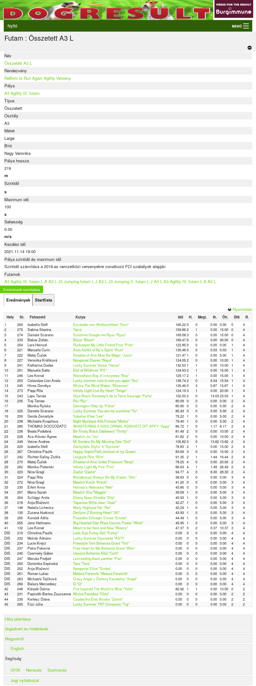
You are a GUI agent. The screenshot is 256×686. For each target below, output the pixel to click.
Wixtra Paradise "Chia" (91, 593)
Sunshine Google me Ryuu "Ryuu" (99, 334)
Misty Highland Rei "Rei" (92, 507)
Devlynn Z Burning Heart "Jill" (96, 512)
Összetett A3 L (18, 63)
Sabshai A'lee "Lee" (88, 416)
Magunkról (14, 639)
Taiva (77, 329)
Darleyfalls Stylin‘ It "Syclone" (96, 446)
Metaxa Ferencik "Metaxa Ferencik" (100, 573)
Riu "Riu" (80, 400)
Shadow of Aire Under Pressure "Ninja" (103, 461)
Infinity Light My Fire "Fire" (93, 466)
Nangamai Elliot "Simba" (92, 568)
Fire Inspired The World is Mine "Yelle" (103, 588)
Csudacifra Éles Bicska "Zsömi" (98, 599)
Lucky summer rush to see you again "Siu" (106, 380)
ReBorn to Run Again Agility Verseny (37, 78)
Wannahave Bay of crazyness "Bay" (101, 375)
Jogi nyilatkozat (25, 680)
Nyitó (12, 26)
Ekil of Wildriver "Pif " (90, 370)
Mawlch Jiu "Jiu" (86, 436)
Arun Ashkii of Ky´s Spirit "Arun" (98, 349)
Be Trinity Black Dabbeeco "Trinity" (100, 431)
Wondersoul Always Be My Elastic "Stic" (105, 477)
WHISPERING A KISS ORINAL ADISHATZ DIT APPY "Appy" (121, 426)
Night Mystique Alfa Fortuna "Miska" (101, 421)
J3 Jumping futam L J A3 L (82, 281)
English (17, 648)
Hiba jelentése (18, 619)
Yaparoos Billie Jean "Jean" (94, 502)
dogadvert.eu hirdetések (26, 629)
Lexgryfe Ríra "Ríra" (88, 456)
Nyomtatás (242, 309)
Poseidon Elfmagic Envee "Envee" (100, 517)
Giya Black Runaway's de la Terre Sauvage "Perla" (112, 395)
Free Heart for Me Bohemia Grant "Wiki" (104, 548)
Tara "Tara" (81, 563)
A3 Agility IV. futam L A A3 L (190, 281)
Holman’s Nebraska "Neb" (93, 487)
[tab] (18, 300)
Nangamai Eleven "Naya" (92, 360)
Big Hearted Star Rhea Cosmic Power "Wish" (108, 522)
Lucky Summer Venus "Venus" (96, 365)
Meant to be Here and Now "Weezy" (100, 527)
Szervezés (57, 670)
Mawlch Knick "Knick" (90, 482)
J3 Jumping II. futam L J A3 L (135, 281)
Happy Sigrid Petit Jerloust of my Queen (104, 451)
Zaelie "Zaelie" (84, 471)
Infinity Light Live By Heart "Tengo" (100, 390)
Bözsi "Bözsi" (84, 339)
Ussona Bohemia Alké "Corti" (96, 553)
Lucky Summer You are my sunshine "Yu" (105, 410)
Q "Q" (77, 583)
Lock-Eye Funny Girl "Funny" (96, 532)
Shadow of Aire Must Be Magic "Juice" (103, 355)
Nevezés (34, 670)
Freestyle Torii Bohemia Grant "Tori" (101, 543)
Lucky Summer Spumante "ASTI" (99, 538)
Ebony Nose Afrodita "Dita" (94, 497)
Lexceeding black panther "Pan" (97, 558)
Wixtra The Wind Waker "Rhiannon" (101, 385)
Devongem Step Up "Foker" (94, 405)
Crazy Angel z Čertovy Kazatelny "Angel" (105, 578)
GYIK (15, 670)
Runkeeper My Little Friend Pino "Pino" (103, 344)
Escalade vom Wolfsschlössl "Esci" (101, 324)
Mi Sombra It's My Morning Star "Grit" (102, 441)
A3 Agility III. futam (22, 93)
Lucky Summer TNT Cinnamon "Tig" (101, 604)
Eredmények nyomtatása (21, 289)
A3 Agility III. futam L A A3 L (30, 281)
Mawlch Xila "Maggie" (90, 492)
